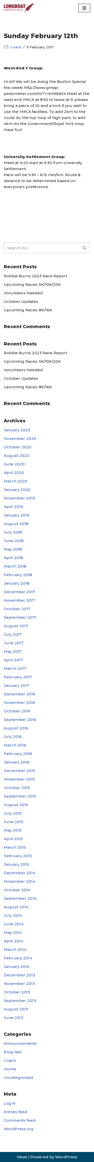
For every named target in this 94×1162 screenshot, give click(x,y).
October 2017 (17, 608)
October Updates (21, 301)
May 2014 (13, 932)
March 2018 (15, 566)
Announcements (20, 1043)
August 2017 (16, 625)
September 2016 (20, 719)
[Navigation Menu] (84, 8)
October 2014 (17, 889)
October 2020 (17, 447)
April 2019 (13, 506)
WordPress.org (19, 1128)
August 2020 (16, 455)
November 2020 (20, 438)
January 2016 (16, 762)
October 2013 (17, 992)
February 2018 (18, 574)
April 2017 (13, 660)
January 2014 (16, 966)
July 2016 (13, 736)
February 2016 (18, 753)
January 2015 (16, 864)
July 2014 (13, 915)
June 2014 (14, 924)
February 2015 (18, 855)
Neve (22, 1156)
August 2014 (16, 907)
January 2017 (16, 685)
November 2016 (19, 702)
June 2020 (14, 464)
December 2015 (19, 770)
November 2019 (19, 498)
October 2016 (17, 711)
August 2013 (16, 1009)
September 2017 (20, 617)
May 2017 (13, 651)
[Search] (84, 247)
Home (10, 1069)
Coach (16, 47)
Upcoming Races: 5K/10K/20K (32, 284)
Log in (10, 1103)
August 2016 (16, 728)
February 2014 (18, 958)
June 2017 (13, 642)
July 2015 (13, 813)
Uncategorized (18, 1077)
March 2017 (15, 668)
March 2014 (15, 949)
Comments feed (20, 1120)
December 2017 (19, 591)
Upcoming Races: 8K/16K (28, 310)
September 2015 (20, 796)
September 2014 (20, 898)
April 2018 (13, 557)
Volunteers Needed (23, 293)
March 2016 (15, 745)
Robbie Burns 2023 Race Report (35, 276)
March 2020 (15, 481)
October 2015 (17, 787)
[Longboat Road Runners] (19, 8)
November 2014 (19, 881)
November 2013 (19, 983)
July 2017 (13, 634)
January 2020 (17, 489)
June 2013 (13, 1017)
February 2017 (18, 677)
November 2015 (19, 779)
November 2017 (19, 600)
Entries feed (15, 1111)
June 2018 (14, 540)
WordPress (66, 1156)
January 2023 (17, 430)
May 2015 (13, 830)
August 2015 (16, 804)
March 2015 (15, 847)
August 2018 (16, 523)
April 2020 (14, 472)
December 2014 (19, 872)
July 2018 (13, 532)
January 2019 (16, 515)
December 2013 (19, 975)
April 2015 (13, 838)
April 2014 (13, 941)
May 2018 (13, 549)
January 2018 (16, 583)
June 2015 (13, 821)
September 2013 (20, 1000)
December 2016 (19, 694)
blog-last (13, 1052)
